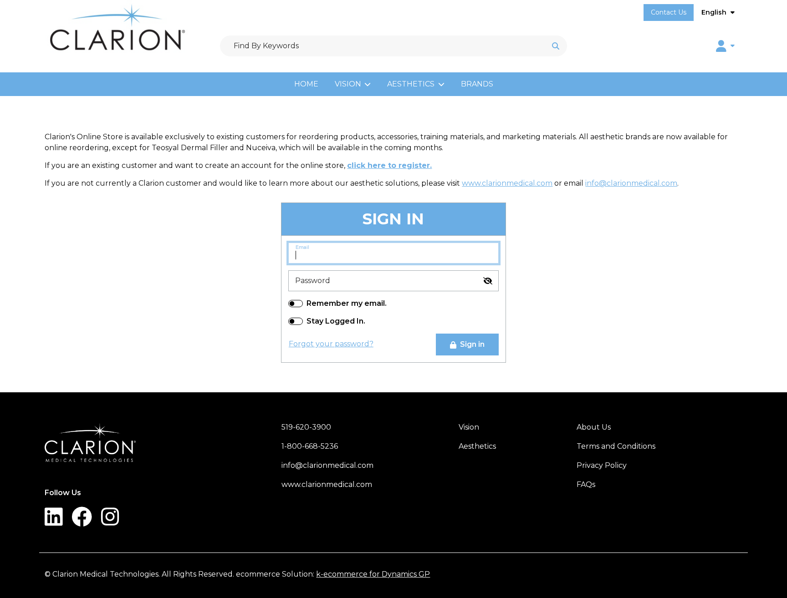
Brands (477, 84)
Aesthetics (410, 84)
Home (306, 84)
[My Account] (725, 46)
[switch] (488, 280)
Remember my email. (347, 303)
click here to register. (389, 165)
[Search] (556, 46)
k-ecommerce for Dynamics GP (373, 574)
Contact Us (668, 12)
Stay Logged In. (336, 321)
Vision (348, 84)
